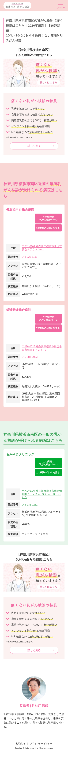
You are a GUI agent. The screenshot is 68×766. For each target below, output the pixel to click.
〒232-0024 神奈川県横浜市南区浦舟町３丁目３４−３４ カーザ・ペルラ (42, 494)
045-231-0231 (29, 504)
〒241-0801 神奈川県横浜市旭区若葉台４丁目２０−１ (42, 248)
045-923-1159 (29, 256)
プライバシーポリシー (41, 743)
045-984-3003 (29, 356)
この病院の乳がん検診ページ (48, 218)
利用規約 (20, 743)
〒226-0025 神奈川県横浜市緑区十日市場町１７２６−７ (42, 348)
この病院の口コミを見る (47, 228)
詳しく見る (34, 145)
